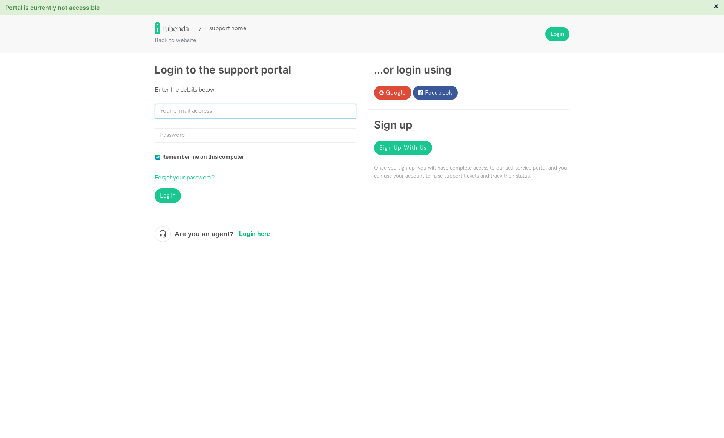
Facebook (439, 92)
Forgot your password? (185, 177)
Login (168, 195)
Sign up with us (403, 147)
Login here (254, 234)
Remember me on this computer (203, 156)
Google (396, 92)
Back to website (175, 40)
